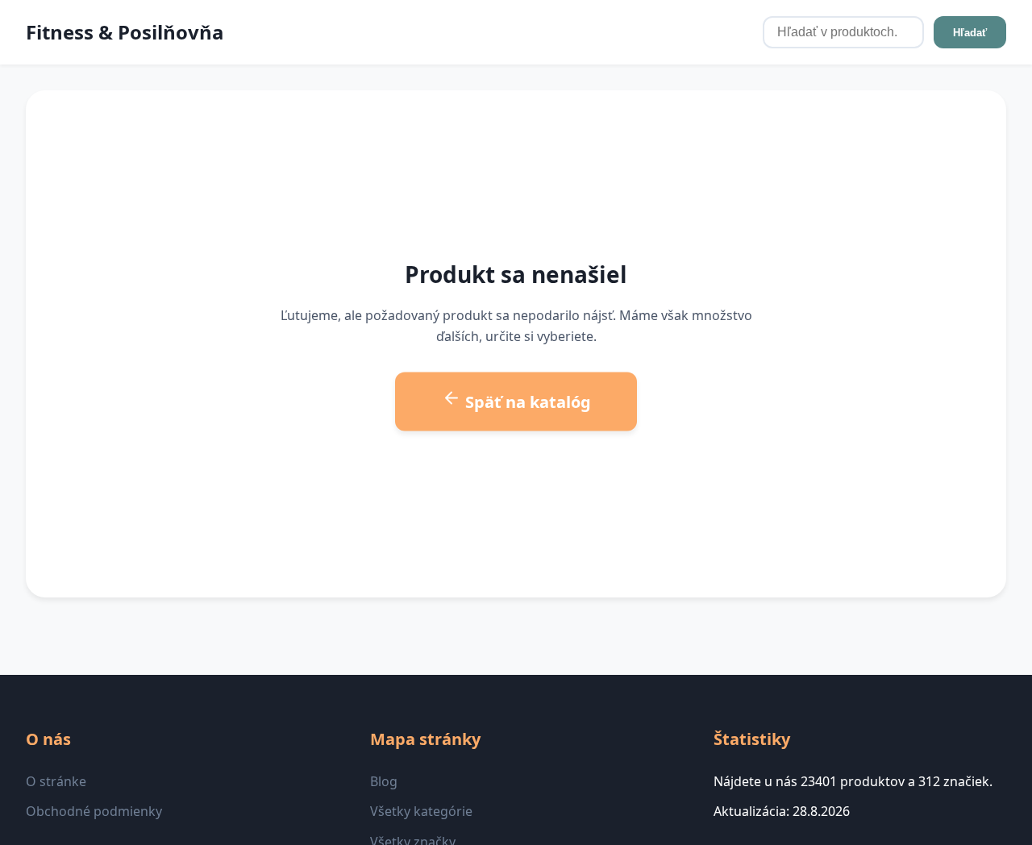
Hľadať (970, 33)
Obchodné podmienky (94, 811)
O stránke (56, 781)
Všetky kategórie (421, 811)
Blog (383, 781)
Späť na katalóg (526, 402)
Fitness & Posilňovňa (125, 32)
